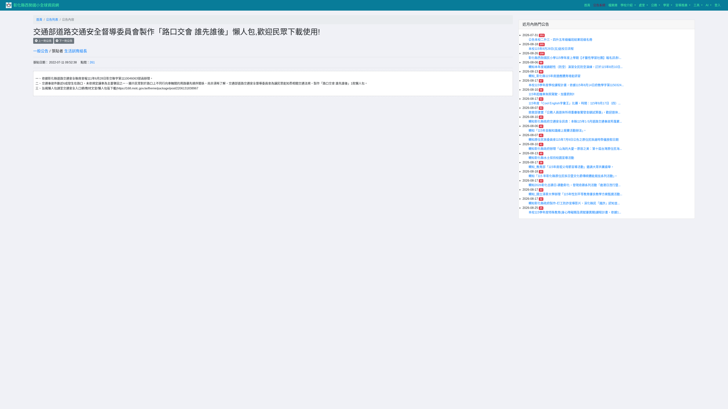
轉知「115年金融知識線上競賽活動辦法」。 (557, 130)
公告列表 (52, 19)
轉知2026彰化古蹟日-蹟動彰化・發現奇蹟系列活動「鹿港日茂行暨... (575, 185)
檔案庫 (612, 5)
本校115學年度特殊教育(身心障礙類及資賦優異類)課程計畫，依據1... (575, 212)
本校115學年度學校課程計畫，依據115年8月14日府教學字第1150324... (576, 85)
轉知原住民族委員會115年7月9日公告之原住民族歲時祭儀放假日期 (574, 139)
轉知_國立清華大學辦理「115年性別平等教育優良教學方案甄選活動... (575, 194)
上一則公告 (45, 40)
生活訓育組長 (75, 51)
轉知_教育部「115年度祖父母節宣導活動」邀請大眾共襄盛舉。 (571, 167)
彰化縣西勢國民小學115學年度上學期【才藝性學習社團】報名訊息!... (575, 57)
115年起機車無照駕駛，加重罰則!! (551, 94)
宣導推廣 (681, 5)
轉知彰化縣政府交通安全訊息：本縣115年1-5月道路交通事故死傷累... (575, 121)
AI (707, 5)
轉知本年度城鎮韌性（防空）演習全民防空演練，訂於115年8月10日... (576, 67)
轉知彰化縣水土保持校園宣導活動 (551, 157)
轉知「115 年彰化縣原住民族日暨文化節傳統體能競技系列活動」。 (573, 176)
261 (92, 62)
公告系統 (599, 5)
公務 (654, 5)
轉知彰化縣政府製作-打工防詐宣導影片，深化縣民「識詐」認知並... (574, 203)
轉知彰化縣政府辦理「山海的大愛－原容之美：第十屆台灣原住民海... (575, 148)
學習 (666, 5)
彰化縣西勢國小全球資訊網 (36, 5)
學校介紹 (627, 5)
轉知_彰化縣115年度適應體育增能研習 (555, 76)
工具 (696, 5)
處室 (642, 5)
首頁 (588, 5)
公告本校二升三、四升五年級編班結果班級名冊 (560, 39)
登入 (718, 5)
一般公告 (40, 51)
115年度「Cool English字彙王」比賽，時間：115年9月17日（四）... (575, 103)
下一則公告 (65, 40)
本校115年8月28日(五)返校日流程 (551, 48)
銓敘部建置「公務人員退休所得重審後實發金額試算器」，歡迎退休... (574, 112)
